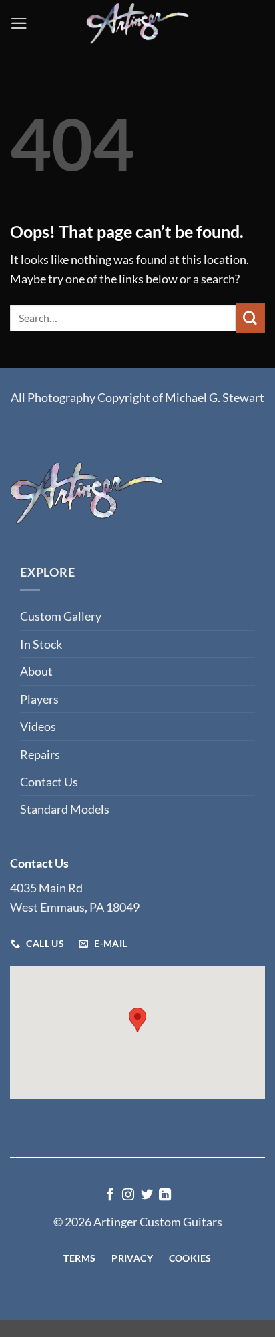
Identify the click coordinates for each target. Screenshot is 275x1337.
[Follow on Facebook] (110, 1195)
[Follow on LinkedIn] (165, 1195)
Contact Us (49, 781)
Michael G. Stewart (214, 397)
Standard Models (64, 809)
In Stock (41, 644)
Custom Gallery (60, 616)
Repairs (40, 754)
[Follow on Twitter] (147, 1195)
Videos (38, 726)
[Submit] (250, 317)
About (36, 671)
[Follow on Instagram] (128, 1195)
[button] (19, 23)
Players (39, 699)
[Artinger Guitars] (137, 23)
